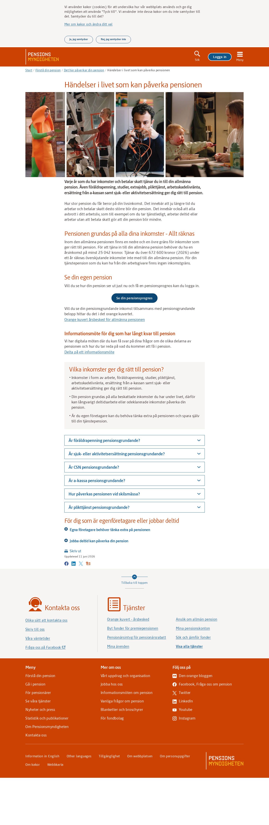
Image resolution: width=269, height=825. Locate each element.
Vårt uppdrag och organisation (125, 675)
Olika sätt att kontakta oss (46, 620)
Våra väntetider (37, 638)
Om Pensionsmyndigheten (47, 726)
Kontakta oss (36, 735)
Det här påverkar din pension (84, 70)
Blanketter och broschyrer (122, 709)
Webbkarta (55, 764)
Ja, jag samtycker (78, 39)
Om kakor (32, 764)
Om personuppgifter (175, 756)
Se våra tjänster (38, 700)
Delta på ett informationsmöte (89, 351)
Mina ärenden (118, 646)
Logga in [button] (219, 57)
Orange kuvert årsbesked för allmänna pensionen (104, 319)
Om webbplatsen (140, 756)
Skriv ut (75, 550)
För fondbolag (112, 718)
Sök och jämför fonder (193, 637)
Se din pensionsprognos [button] (134, 298)
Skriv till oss (35, 629)
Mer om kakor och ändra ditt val (88, 24)
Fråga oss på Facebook (52, 648)
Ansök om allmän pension (196, 619)
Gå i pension (35, 684)
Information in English (42, 756)
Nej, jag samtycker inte (113, 39)
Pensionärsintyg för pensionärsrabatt (136, 637)
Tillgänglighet (109, 756)
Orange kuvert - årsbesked (128, 619)
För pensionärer (38, 692)
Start (28, 70)
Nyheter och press (40, 709)
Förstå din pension (48, 70)
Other (79, 756)
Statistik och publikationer (46, 718)
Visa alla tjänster (189, 646)
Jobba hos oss (112, 684)
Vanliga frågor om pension (122, 700)
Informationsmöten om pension (127, 692)
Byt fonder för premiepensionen (132, 628)
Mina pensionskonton (193, 628)
